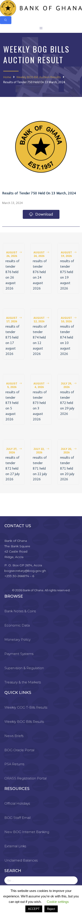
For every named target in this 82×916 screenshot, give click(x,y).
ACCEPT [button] (34, 909)
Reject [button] (51, 909)
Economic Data (17, 625)
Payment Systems (18, 654)
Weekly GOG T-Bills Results (25, 707)
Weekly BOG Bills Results (24, 721)
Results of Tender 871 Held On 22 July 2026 (40, 468)
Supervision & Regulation (24, 668)
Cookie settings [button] (58, 902)
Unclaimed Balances (21, 860)
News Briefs (13, 736)
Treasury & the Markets (22, 682)
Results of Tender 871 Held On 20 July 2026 (67, 468)
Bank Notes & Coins (20, 611)
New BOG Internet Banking (26, 832)
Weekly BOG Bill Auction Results (38, 77)
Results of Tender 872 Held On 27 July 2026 (12, 468)
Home (7, 77)
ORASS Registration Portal (25, 778)
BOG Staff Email (17, 818)
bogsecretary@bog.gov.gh (25, 571)
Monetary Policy (17, 639)
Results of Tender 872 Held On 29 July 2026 (67, 403)
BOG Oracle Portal (19, 750)
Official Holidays (17, 803)
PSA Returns (14, 764)
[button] (13, 254)
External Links (15, 846)
